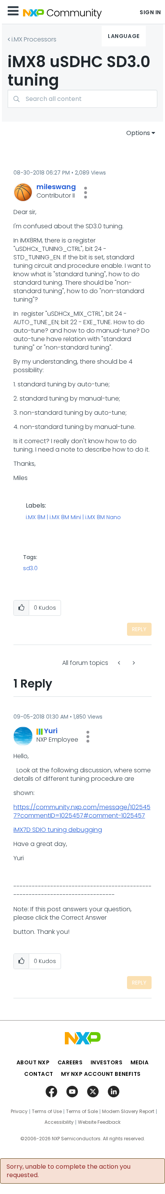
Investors (107, 1062)
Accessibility (59, 1122)
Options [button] (138, 133)
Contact (38, 1074)
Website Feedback (99, 1122)
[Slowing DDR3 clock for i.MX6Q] (120, 663)
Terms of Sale (82, 1111)
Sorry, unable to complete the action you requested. (68, 1171)
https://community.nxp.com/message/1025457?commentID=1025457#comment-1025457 (81, 811)
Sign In (150, 12)
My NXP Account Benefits (101, 1074)
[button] (85, 192)
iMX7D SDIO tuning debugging (57, 829)
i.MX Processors (34, 39)
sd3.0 (30, 568)
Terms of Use (47, 1111)
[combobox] (82, 99)
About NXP (33, 1062)
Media (139, 1062)
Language (123, 36)
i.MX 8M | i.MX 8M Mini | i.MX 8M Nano (73, 517)
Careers (70, 1062)
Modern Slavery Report (128, 1111)
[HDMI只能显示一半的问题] (133, 663)
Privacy (19, 1111)
